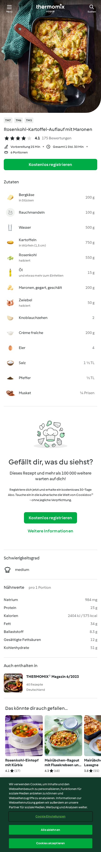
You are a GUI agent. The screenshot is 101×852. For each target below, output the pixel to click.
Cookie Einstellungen (50, 816)
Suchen (92, 11)
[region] (50, 814)
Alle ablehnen (50, 830)
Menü (9, 11)
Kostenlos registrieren (50, 164)
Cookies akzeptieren (50, 843)
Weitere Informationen (50, 531)
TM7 (8, 120)
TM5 (29, 120)
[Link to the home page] (50, 8)
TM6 (19, 120)
